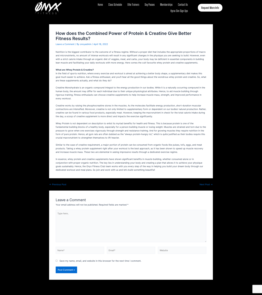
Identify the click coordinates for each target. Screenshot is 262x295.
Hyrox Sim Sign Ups (179, 11)
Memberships (166, 4)
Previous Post (57, 184)
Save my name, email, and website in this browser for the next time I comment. (100, 260)
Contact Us (183, 4)
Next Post (206, 184)
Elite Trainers (133, 4)
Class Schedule (115, 4)
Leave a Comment (65, 44)
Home (100, 4)
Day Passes (150, 4)
